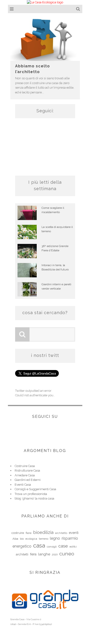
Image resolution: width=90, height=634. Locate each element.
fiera (33, 554)
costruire (18, 533)
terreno (43, 538)
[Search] (78, 9)
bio (22, 538)
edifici (73, 546)
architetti (22, 554)
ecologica (31, 538)
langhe (44, 554)
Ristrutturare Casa (27, 470)
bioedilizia (43, 532)
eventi (73, 533)
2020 (55, 554)
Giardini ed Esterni (28, 480)
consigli (52, 546)
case (63, 545)
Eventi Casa (23, 484)
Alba (15, 538)
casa (39, 545)
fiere (28, 533)
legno (55, 538)
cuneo (66, 554)
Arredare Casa (25, 475)
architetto (61, 533)
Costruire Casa (25, 466)
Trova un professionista (31, 494)
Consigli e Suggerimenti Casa (35, 489)
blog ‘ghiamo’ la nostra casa (34, 498)
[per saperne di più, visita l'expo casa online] (45, 614)
